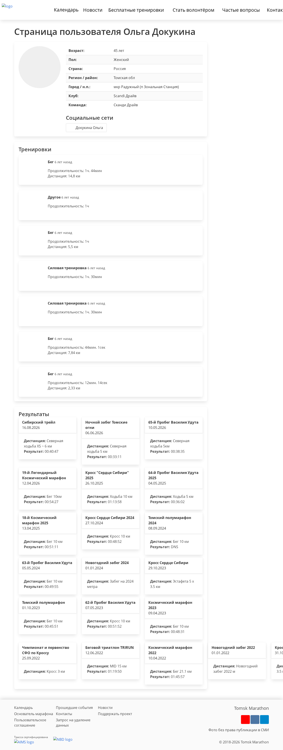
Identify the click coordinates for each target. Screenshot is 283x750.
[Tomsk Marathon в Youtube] (245, 719)
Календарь (66, 10)
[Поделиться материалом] (264, 719)
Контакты (64, 713)
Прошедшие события (74, 707)
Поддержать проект (115, 713)
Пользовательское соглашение (30, 723)
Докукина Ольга (89, 127)
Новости (105, 707)
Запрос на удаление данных (73, 723)
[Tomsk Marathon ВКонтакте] (254, 719)
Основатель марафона (33, 713)
